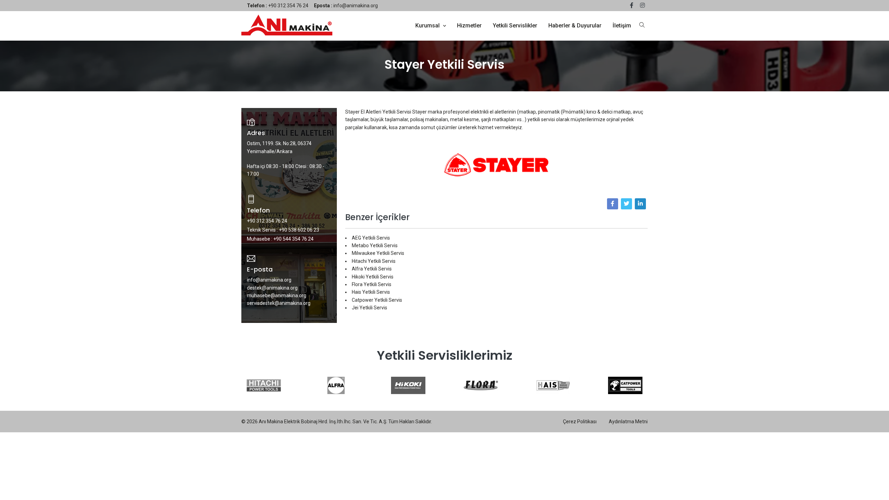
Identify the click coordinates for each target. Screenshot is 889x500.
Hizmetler (469, 25)
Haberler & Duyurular (574, 25)
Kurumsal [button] (428, 25)
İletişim (622, 25)
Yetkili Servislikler (515, 25)
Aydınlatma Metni (628, 421)
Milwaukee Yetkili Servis (378, 253)
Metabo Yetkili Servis (375, 245)
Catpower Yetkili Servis (377, 300)
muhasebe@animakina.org (276, 295)
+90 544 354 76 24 (293, 239)
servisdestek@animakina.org (278, 303)
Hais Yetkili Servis (371, 292)
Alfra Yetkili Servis (372, 269)
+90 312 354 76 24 (277, 5)
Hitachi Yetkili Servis (374, 261)
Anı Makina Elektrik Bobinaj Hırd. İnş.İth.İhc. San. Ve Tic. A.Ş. (323, 421)
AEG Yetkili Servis (371, 238)
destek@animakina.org (272, 288)
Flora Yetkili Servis (371, 284)
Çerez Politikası (580, 421)
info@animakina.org (346, 5)
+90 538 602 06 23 (299, 230)
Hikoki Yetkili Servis (372, 277)
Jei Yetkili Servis (369, 307)
